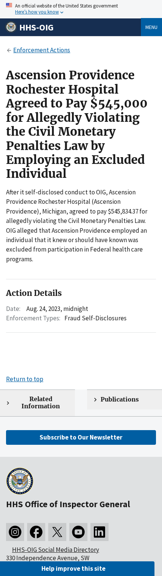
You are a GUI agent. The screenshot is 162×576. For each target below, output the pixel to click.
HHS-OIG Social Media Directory (55, 550)
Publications (120, 399)
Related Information (40, 403)
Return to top (24, 379)
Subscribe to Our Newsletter (81, 437)
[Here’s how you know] (81, 9)
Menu (151, 27)
